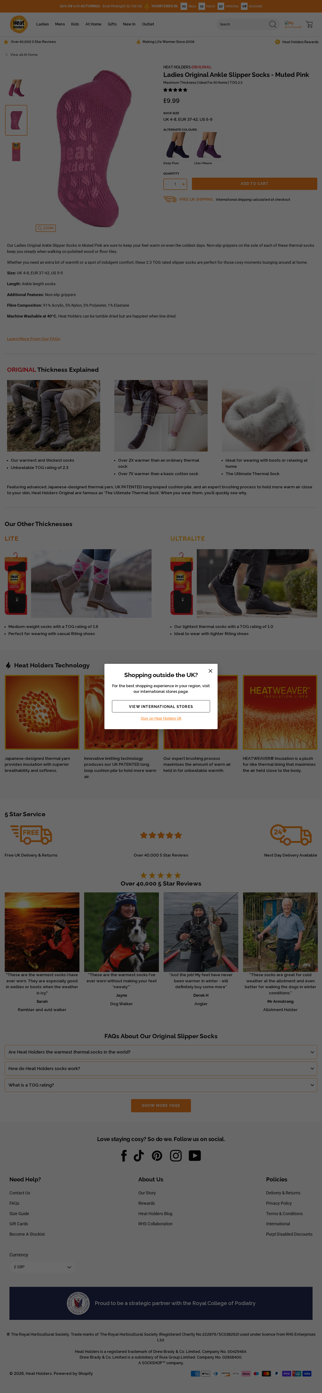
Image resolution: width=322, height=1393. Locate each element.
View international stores (161, 706)
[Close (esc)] (210, 671)
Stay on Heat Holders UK (161, 718)
